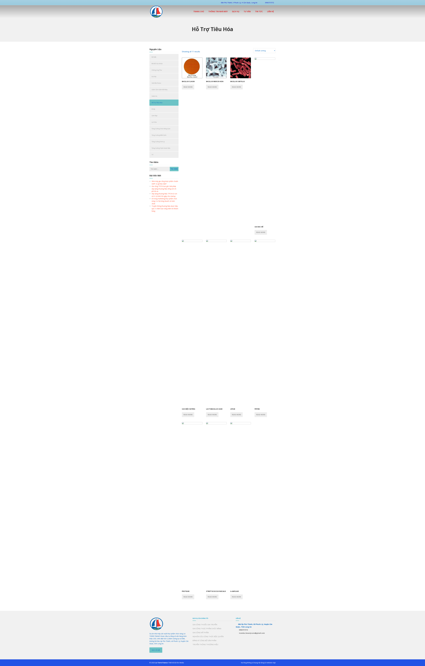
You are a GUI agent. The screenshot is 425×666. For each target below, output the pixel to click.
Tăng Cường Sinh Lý (158, 142)
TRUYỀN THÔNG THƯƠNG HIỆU (205, 644)
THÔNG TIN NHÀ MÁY (218, 11)
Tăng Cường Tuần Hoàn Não (161, 148)
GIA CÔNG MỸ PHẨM (201, 632)
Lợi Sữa (154, 122)
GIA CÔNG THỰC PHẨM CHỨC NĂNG (207, 628)
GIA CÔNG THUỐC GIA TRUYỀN (205, 624)
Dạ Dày (154, 76)
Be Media (180, 663)
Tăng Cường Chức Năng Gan (161, 129)
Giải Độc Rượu (156, 83)
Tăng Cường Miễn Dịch (159, 135)
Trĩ (152, 155)
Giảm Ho (154, 96)
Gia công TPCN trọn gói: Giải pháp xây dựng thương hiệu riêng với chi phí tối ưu (164, 188)
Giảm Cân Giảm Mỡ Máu (160, 90)
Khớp (153, 109)
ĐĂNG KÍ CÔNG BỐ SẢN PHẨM (204, 640)
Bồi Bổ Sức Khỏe (157, 64)
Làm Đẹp (154, 116)
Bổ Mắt (154, 57)
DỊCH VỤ (235, 11)
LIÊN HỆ (270, 11)
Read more (188, 87)
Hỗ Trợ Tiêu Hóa (157, 103)
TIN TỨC (259, 11)
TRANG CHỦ (198, 11)
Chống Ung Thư (157, 70)
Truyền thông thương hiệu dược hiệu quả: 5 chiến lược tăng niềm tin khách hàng (165, 208)
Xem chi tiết (156, 650)
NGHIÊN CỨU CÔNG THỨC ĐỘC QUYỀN (208, 636)
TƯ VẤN (247, 11)
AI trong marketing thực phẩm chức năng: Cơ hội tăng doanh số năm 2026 (164, 201)
